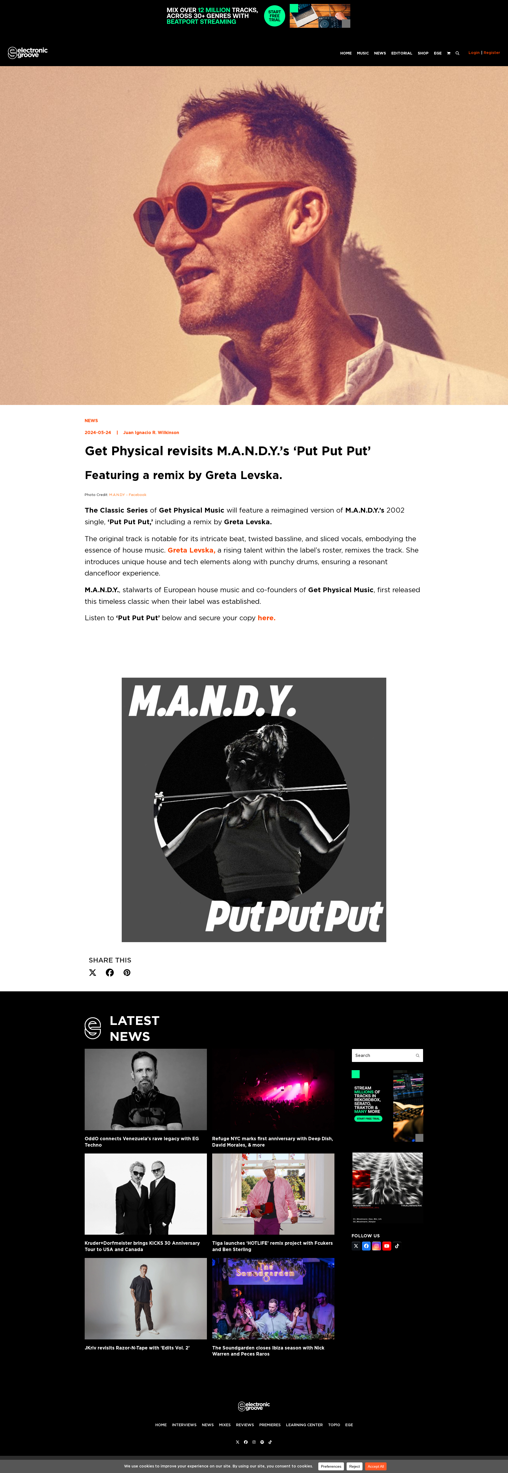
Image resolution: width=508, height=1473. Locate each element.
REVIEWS (245, 1424)
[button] (457, 53)
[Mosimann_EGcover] (387, 1221)
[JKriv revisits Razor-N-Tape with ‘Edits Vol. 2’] (146, 1298)
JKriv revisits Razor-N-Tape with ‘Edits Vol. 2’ (137, 1348)
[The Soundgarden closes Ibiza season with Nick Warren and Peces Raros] (273, 1298)
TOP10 (334, 1424)
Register (492, 52)
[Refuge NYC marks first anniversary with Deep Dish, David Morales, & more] (273, 1089)
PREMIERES (270, 1424)
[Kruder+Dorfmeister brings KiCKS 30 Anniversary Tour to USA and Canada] (146, 1194)
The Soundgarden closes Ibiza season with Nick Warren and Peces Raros (268, 1351)
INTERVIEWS (184, 1424)
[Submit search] (418, 1055)
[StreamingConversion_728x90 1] (254, 26)
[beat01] (387, 1140)
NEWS (91, 420)
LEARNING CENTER (304, 1424)
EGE (349, 1424)
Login (474, 52)
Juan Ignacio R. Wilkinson (151, 432)
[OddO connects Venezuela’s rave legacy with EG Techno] (146, 1089)
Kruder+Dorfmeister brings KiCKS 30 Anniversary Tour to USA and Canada (142, 1246)
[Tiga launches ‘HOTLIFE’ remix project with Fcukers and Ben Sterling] (273, 1194)
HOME (161, 1424)
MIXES (225, 1424)
